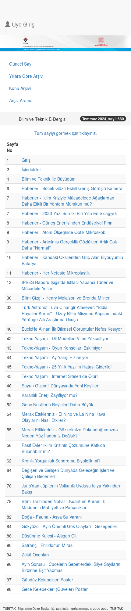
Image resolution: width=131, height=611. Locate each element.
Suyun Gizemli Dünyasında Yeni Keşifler (60, 386)
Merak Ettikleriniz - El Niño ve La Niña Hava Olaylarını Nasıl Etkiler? (63, 417)
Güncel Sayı (20, 64)
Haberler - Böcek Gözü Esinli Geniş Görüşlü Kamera (72, 188)
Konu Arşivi (20, 88)
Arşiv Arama (21, 100)
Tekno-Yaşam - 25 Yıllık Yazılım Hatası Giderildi (67, 367)
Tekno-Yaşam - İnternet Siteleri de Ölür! (60, 376)
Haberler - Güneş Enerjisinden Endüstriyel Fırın (67, 223)
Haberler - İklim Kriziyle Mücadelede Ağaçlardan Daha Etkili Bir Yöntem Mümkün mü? (68, 201)
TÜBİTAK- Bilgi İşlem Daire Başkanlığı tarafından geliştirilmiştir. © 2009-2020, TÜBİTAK (63, 608)
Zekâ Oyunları (35, 555)
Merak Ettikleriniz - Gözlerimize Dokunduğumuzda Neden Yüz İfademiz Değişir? (70, 432)
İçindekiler (31, 169)
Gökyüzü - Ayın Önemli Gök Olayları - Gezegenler (69, 526)
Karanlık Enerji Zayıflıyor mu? (50, 395)
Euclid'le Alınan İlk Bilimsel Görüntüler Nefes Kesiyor (72, 329)
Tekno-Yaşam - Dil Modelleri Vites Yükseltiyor (65, 338)
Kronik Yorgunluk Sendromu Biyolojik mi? (61, 461)
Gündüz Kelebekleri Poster (47, 580)
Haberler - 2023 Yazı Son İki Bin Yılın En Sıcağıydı (69, 213)
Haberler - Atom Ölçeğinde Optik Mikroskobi (64, 232)
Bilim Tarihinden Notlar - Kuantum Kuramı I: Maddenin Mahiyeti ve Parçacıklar (63, 504)
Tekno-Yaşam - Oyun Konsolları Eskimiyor (62, 348)
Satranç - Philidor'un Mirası (47, 545)
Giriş (26, 160)
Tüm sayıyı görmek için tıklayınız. (65, 133)
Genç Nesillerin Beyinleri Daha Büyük (57, 404)
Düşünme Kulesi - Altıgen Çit (49, 536)
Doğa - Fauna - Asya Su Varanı (52, 517)
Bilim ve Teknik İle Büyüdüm (49, 179)
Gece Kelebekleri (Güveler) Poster (55, 589)
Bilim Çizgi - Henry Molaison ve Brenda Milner (66, 298)
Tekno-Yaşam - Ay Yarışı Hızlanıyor (55, 357)
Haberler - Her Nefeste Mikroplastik (56, 273)
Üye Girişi (23, 24)
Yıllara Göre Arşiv (26, 76)
